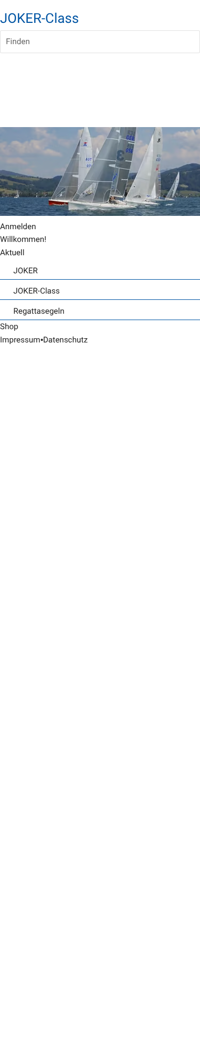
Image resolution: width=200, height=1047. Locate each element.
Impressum (20, 340)
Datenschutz (65, 340)
